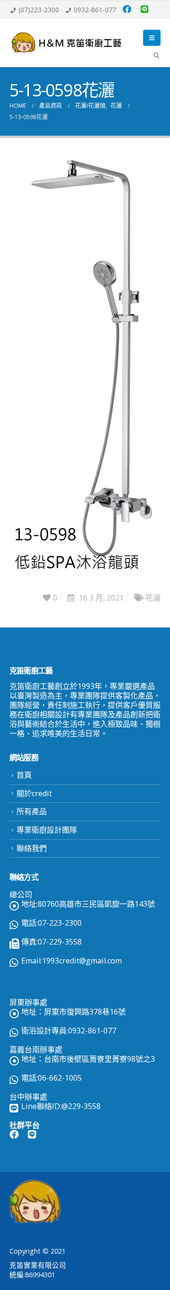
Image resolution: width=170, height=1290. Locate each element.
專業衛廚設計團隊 (47, 830)
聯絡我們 (32, 848)
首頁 (24, 775)
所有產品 (32, 811)
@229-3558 (81, 1106)
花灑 (153, 598)
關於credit (34, 793)
